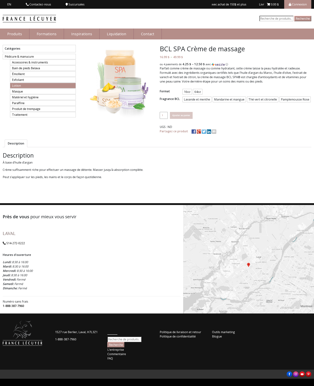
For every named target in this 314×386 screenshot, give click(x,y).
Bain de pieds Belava (26, 68)
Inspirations (81, 33)
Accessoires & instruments (30, 62)
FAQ (110, 358)
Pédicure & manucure (19, 57)
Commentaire (116, 354)
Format (165, 91)
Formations (47, 33)
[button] (235, 64)
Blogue (217, 336)
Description (16, 143)
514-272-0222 (15, 243)
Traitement (19, 115)
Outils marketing (223, 332)
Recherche (303, 19)
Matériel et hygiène (25, 97)
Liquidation (116, 33)
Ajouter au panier (181, 115)
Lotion (16, 86)
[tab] (16, 143)
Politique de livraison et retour (180, 332)
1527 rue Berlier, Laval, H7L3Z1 (76, 332)
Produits (14, 33)
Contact (147, 33)
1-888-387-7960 (13, 306)
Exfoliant (18, 80)
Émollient (18, 74)
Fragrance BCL (170, 99)
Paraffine (18, 103)
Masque (17, 91)
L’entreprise (115, 350)
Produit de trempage (26, 109)
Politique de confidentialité (178, 336)
